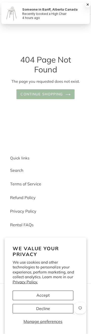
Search (16, 170)
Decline (43, 308)
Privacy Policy (23, 211)
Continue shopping (41, 94)
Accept (43, 295)
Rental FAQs (22, 224)
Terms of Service (25, 183)
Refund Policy (23, 197)
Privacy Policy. (25, 282)
